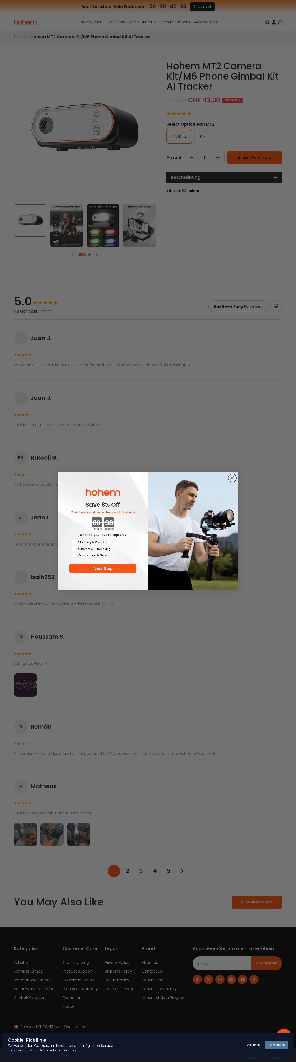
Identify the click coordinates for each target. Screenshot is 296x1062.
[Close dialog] (232, 478)
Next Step (103, 568)
